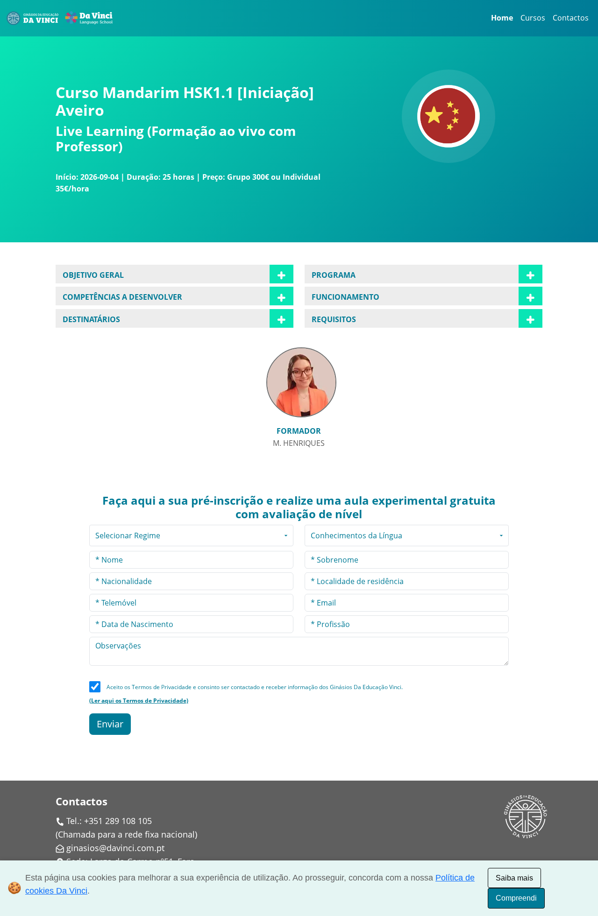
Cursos (532, 18)
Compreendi (516, 898)
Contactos (571, 18)
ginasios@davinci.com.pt (115, 847)
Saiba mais (514, 878)
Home (502, 18)
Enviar (110, 724)
